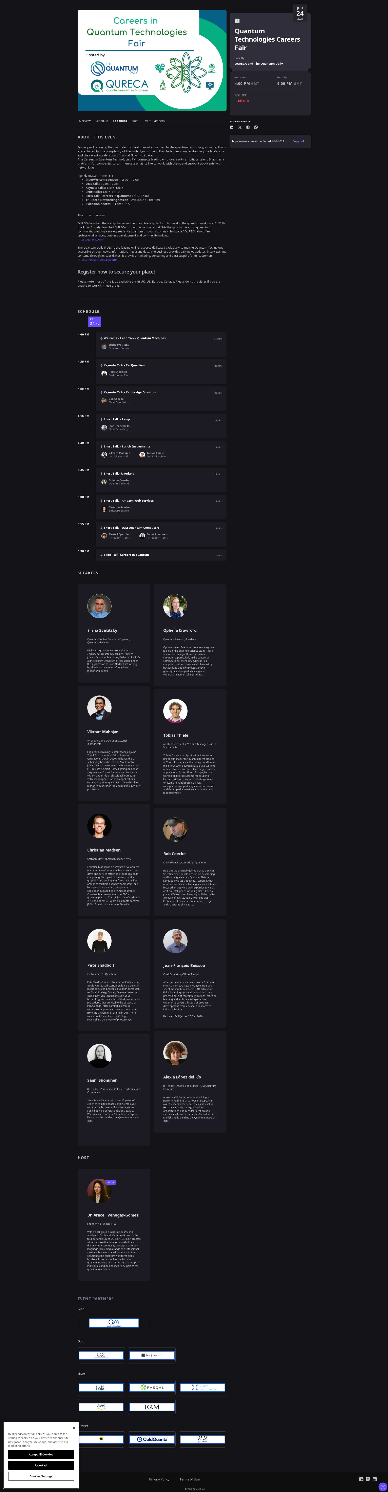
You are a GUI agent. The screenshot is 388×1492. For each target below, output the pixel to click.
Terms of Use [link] (189, 1479)
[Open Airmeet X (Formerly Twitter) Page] (368, 1479)
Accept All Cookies (41, 1454)
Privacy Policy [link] (159, 1479)
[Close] (74, 1427)
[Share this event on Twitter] (240, 127)
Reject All (41, 1465)
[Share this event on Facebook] (248, 127)
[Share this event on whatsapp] (256, 127)
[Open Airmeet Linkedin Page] (375, 1479)
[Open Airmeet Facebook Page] (361, 1479)
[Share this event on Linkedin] (232, 127)
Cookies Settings (41, 1476)
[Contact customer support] (383, 1487)
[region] (41, 1455)
